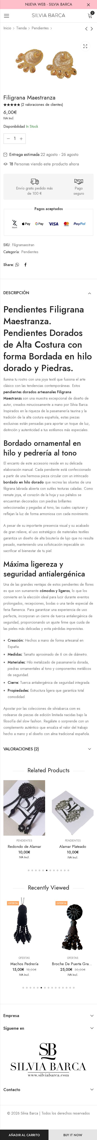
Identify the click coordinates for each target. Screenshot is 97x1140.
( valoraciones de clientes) (42, 104)
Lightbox (85, 46)
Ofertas (24, 958)
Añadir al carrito (24, 1135)
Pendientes (40, 28)
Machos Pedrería (24, 964)
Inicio (7, 28)
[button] (28, 870)
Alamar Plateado (63, 846)
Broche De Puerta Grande (73, 964)
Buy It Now (72, 1135)
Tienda (21, 28)
